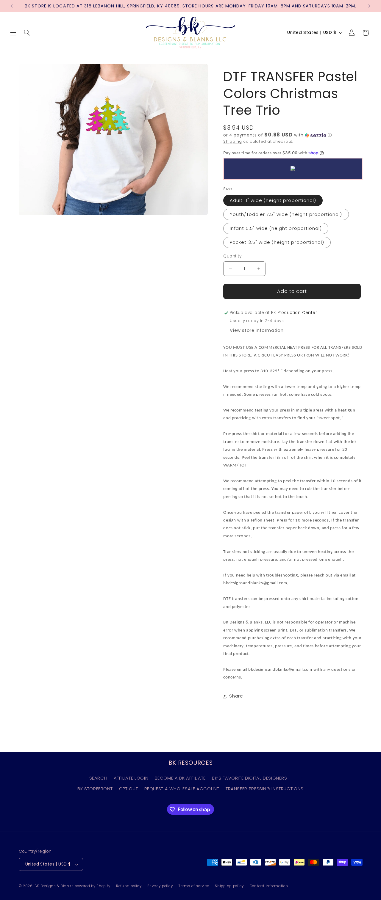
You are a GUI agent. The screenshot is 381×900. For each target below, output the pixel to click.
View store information (256, 330)
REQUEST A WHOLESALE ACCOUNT (181, 789)
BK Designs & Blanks (54, 886)
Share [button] (236, 696)
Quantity (232, 256)
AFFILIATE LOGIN (131, 778)
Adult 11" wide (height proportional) (273, 200)
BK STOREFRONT (95, 789)
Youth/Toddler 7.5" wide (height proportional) (286, 214)
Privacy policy (160, 886)
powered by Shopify (92, 886)
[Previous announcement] (11, 6)
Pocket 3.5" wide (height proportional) (277, 243)
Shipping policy (229, 886)
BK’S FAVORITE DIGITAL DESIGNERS (249, 778)
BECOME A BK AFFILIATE (180, 778)
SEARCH (98, 778)
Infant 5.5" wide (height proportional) (276, 228)
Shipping (232, 141)
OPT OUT (128, 789)
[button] (13, 33)
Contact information (269, 886)
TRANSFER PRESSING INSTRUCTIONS (265, 789)
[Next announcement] (369, 6)
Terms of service (194, 886)
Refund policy (129, 886)
